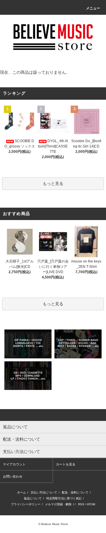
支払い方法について (44, 492)
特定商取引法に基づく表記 (64, 498)
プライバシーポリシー (25, 504)
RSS (81, 504)
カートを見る (65, 464)
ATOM (91, 504)
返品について (33, 498)
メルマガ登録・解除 (58, 504)
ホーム (21, 492)
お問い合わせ (12, 476)
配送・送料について (75, 492)
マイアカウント (14, 464)
